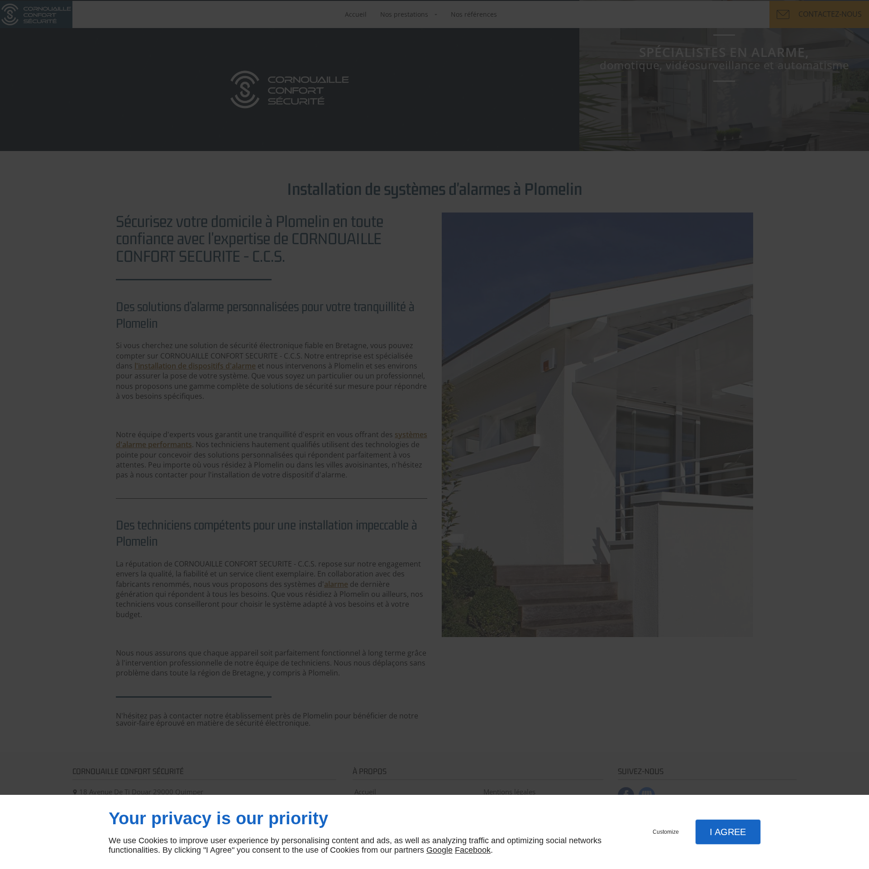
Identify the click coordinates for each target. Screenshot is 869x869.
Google (439, 850)
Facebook (473, 850)
